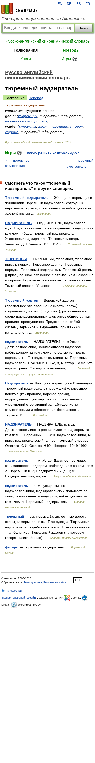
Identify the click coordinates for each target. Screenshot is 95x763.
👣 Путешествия (12, 590)
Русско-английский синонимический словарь (48, 41)
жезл (42, 126)
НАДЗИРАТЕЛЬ (18, 223)
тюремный (14, 516)
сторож (76, 126)
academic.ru (19, 8)
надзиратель (16, 342)
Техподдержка (33, 582)
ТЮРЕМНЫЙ (16, 259)
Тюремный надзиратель (27, 197)
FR (88, 4)
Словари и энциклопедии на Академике (43, 18)
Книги (25, 59)
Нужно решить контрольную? (52, 153)
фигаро (11, 547)
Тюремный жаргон (21, 300)
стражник (27, 126)
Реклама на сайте (54, 582)
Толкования (26, 50)
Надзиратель (17, 383)
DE (69, 4)
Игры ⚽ (69, 59)
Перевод (36, 98)
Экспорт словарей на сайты (19, 597)
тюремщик (27, 116)
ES (78, 4)
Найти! (83, 28)
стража (11, 132)
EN (60, 4)
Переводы (69, 50)
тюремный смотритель (26, 121)
